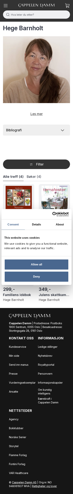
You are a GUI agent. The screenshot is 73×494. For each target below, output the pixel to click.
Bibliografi (14, 130)
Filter (40, 164)
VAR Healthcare (18, 473)
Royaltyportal (46, 364)
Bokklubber (16, 428)
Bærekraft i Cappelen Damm (48, 400)
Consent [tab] (13, 224)
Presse (13, 373)
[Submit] (7, 14)
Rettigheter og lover (44, 486)
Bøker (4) (34, 177)
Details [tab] (36, 224)
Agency (14, 419)
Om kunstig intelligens (45, 391)
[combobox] (36, 14)
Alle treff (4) (13, 177)
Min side (14, 355)
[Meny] (5, 5)
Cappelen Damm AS (24, 482)
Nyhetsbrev (45, 355)
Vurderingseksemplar (22, 382)
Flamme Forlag (18, 455)
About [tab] (60, 224)
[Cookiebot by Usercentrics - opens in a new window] (52, 214)
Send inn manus (18, 364)
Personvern (45, 373)
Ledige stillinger (47, 346)
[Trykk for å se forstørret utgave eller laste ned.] (36, 69)
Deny (36, 276)
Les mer (36, 114)
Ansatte (13, 391)
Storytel (14, 446)
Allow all (36, 264)
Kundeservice (17, 346)
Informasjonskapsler (50, 382)
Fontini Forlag (17, 464)
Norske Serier (17, 437)
